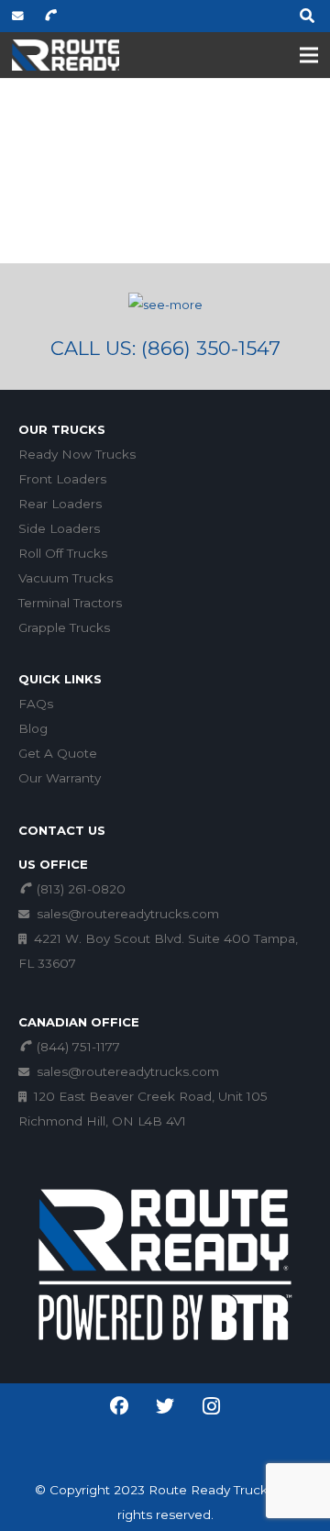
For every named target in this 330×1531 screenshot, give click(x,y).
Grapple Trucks (64, 627)
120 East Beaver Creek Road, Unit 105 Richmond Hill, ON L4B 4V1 (143, 1108)
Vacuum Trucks (65, 578)
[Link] (65, 55)
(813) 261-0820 (79, 889)
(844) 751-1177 (76, 1046)
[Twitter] (165, 1429)
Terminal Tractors (70, 602)
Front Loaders (62, 479)
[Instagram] (211, 1406)
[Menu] (309, 55)
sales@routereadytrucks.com (126, 913)
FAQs (35, 703)
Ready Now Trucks (77, 454)
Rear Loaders (60, 503)
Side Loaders (59, 528)
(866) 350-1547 (210, 348)
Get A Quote (57, 753)
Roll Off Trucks (62, 553)
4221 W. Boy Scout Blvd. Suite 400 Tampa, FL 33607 (158, 951)
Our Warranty (59, 778)
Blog (33, 728)
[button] (308, 16)
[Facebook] (119, 1406)
